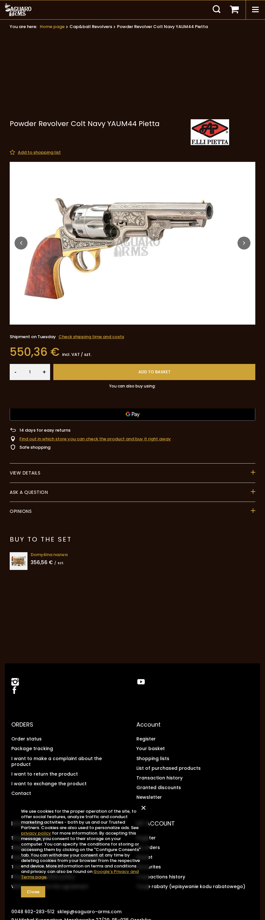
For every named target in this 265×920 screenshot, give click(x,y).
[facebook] (13, 690)
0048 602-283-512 (33, 911)
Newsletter (149, 797)
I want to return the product (44, 774)
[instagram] (15, 682)
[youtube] (141, 682)
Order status (26, 739)
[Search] (216, 9)
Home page (52, 27)
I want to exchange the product (49, 784)
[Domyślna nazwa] (18, 561)
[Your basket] (234, 9)
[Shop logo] (18, 9)
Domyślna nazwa (49, 555)
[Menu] (255, 9)
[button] (21, 243)
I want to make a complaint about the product (56, 761)
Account (148, 725)
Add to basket (154, 372)
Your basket (150, 748)
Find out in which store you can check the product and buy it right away (95, 439)
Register (146, 739)
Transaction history (159, 778)
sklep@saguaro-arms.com (89, 911)
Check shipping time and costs (91, 337)
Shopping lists (152, 758)
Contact (21, 793)
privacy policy (36, 833)
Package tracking (32, 748)
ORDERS (22, 725)
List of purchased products (168, 768)
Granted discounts (158, 787)
